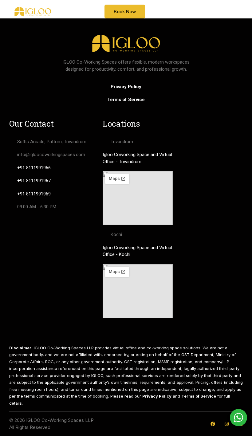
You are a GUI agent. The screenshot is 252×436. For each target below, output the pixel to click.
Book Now (125, 11)
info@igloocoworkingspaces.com (51, 154)
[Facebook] (213, 424)
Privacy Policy (126, 86)
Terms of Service (126, 99)
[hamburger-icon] (234, 11)
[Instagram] (226, 424)
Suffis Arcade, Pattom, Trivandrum (51, 141)
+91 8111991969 (34, 194)
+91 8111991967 (34, 180)
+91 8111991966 (34, 168)
